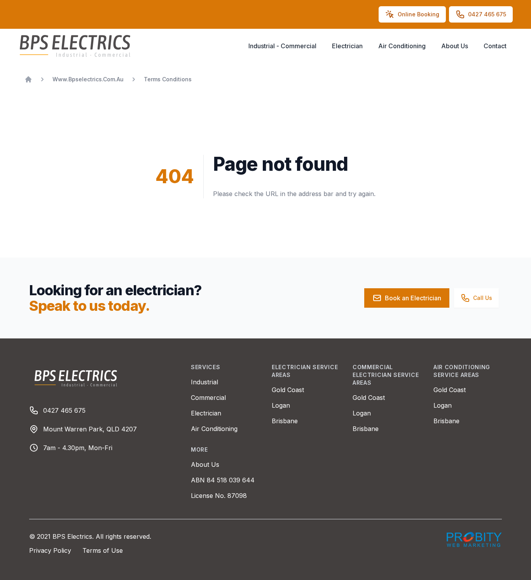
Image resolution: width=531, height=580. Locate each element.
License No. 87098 (219, 495)
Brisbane (285, 421)
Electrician (347, 46)
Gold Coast (288, 390)
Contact (495, 46)
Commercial (208, 397)
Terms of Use (102, 550)
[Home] (28, 79)
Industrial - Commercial (282, 46)
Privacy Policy (51, 550)
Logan (281, 405)
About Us (454, 46)
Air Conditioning (402, 46)
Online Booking (418, 14)
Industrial (204, 382)
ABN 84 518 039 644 (223, 480)
